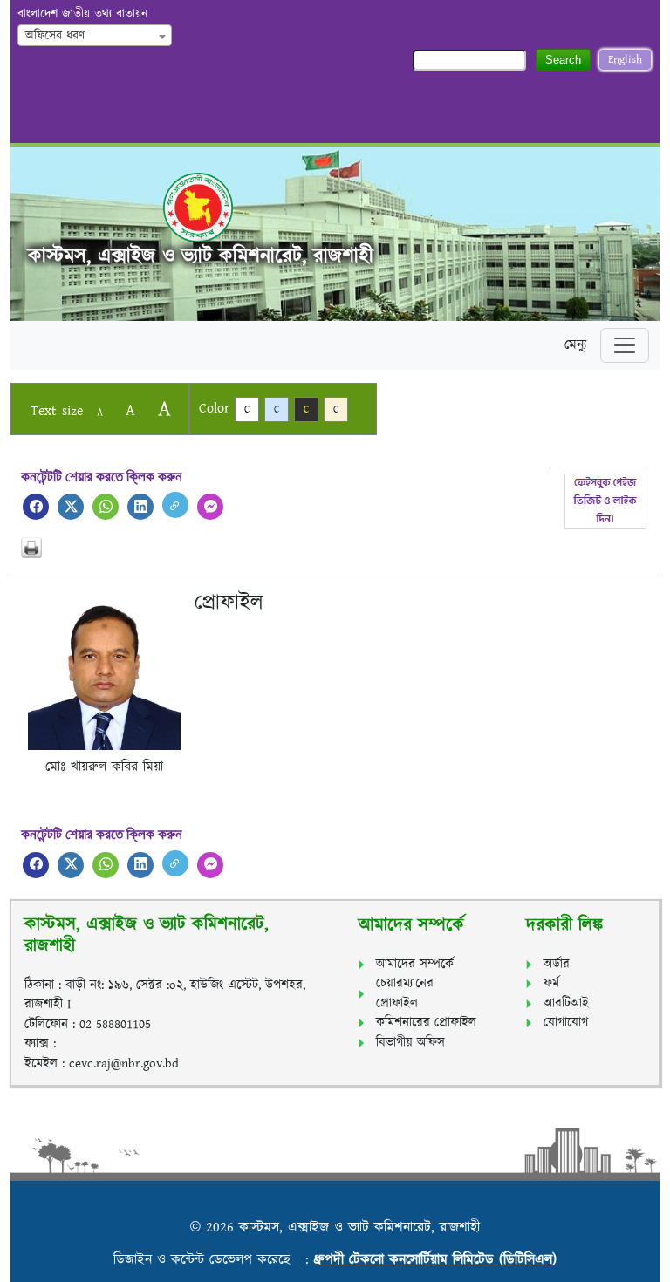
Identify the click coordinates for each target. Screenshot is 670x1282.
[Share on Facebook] (36, 507)
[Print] (335, 547)
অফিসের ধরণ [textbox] (55, 35)
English (625, 59)
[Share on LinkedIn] (140, 507)
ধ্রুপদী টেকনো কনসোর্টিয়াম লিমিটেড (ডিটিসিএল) (435, 1260)
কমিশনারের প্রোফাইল (426, 1022)
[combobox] (94, 35)
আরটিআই (566, 1003)
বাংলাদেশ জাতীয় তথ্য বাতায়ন (82, 14)
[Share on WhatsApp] (105, 507)
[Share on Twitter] (71, 507)
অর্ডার (557, 964)
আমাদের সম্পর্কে (415, 964)
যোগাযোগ (566, 1022)
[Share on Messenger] (210, 507)
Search (563, 59)
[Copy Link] (175, 505)
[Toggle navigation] (624, 345)
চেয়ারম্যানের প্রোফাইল (405, 993)
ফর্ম (551, 983)
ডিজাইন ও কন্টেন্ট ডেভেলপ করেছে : (213, 1260)
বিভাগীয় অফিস (410, 1042)
